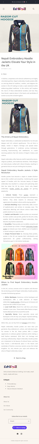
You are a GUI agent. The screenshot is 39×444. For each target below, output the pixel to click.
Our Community (8, 410)
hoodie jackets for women (19, 189)
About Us (6, 401)
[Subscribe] (29, 421)
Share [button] (5, 74)
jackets (26, 195)
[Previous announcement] (3, 2)
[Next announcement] (36, 2)
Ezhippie (24, 323)
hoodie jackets (15, 302)
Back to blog (20, 358)
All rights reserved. (23, 440)
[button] (4, 9)
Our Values (7, 405)
